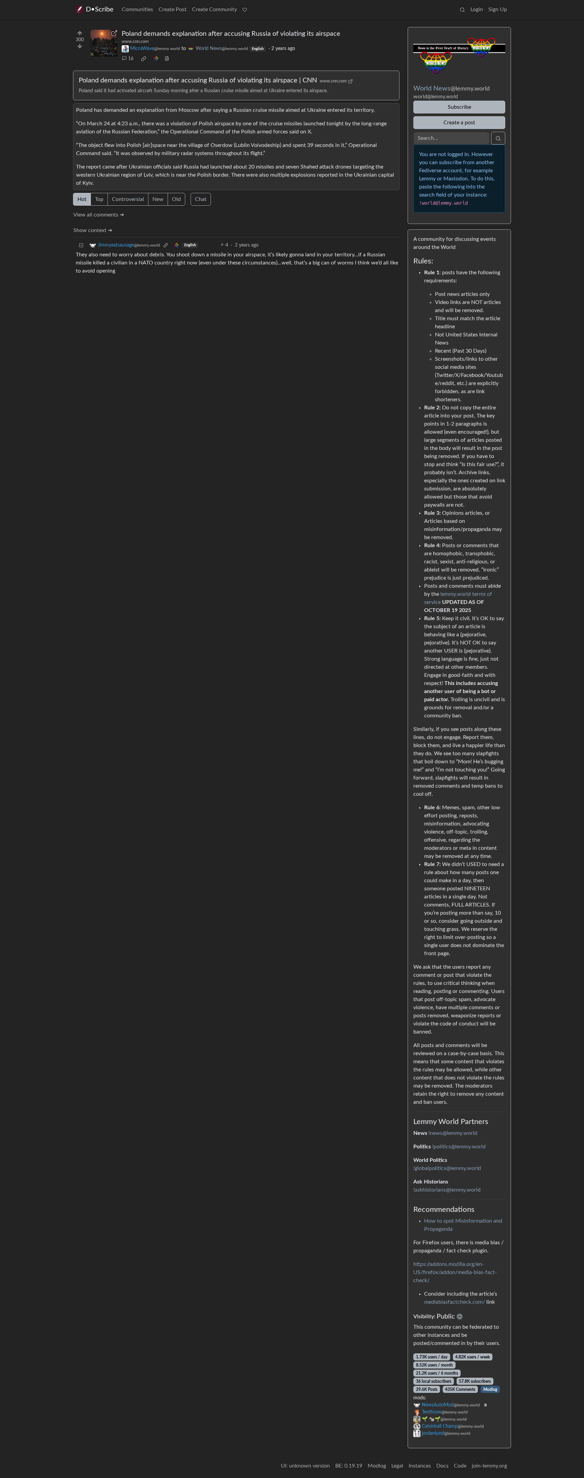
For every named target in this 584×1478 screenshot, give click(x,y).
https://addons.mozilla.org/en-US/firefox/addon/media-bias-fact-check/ (455, 1272)
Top (99, 199)
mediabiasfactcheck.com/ (454, 1302)
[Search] (462, 9)
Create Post (173, 9)
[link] (144, 58)
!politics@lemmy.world (459, 1146)
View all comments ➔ (98, 215)
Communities (137, 9)
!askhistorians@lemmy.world (447, 1190)
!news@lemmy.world (453, 1133)
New (158, 199)
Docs (442, 1466)
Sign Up (497, 9)
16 (130, 58)
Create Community (214, 9)
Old (176, 199)
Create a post (459, 122)
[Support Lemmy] (245, 9)
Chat (200, 199)
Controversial (128, 199)
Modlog (490, 1389)
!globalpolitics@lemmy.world (447, 1168)
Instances (420, 1466)
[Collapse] (81, 245)
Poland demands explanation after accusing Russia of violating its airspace (231, 33)
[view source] (167, 59)
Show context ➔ (92, 230)
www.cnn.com (135, 41)
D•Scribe (100, 9)
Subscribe (459, 107)
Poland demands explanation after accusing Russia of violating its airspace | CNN (198, 80)
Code (460, 1466)
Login (476, 9)
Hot (82, 199)
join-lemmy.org (489, 1466)
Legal (397, 1466)
